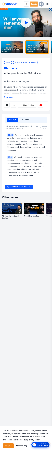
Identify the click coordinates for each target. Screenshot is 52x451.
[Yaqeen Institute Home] (9, 4)
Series (8, 62)
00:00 (10, 135)
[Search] (26, 4)
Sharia (33, 62)
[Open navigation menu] (47, 4)
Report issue (44, 127)
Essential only (21, 445)
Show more (8, 97)
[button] (26, 22)
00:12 (10, 157)
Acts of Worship (21, 62)
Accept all (8, 445)
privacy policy (33, 439)
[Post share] (13, 105)
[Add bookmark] (7, 105)
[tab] (12, 120)
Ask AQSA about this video (20, 186)
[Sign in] (41, 4)
